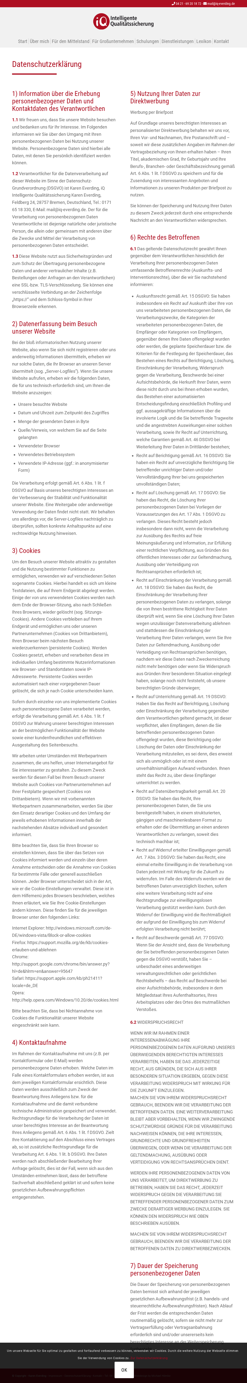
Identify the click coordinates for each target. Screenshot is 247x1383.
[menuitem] (22, 41)
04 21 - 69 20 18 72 (188, 4)
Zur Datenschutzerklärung (149, 1358)
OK (124, 1370)
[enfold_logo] (123, 21)
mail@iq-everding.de (221, 4)
